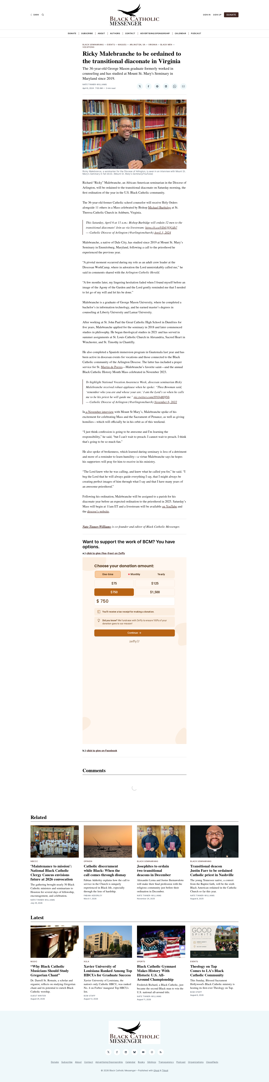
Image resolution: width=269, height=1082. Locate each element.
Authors (115, 33)
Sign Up (217, 15)
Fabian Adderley (93, 895)
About (101, 33)
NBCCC (34, 861)
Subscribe (87, 33)
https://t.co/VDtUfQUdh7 (161, 227)
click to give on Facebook (102, 750)
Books (141, 1062)
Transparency (166, 1062)
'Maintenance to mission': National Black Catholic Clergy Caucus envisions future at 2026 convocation (52, 872)
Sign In (207, 15)
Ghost (156, 1070)
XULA (86, 961)
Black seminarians (93, 44)
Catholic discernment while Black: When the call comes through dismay (105, 870)
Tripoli (165, 1070)
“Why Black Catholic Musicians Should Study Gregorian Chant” (50, 970)
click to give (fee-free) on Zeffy (105, 553)
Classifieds (212, 1062)
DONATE (231, 14)
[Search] (43, 15)
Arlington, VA (137, 44)
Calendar (180, 33)
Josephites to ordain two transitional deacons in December (154, 870)
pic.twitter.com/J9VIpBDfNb (152, 397)
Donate (72, 33)
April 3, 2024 (162, 232)
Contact (130, 33)
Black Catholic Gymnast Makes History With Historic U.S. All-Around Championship (156, 972)
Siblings (151, 1062)
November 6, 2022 (165, 402)
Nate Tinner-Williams (95, 84)
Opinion (88, 861)
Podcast (196, 33)
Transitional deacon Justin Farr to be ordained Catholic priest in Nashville (212, 870)
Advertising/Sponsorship (155, 33)
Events (111, 44)
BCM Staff (89, 996)
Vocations (88, 47)
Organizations (196, 1062)
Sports (141, 961)
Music (34, 961)
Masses (122, 44)
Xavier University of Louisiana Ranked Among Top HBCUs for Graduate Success (108, 970)
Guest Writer (38, 996)
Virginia (152, 44)
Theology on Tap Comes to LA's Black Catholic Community (207, 970)
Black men (166, 44)
